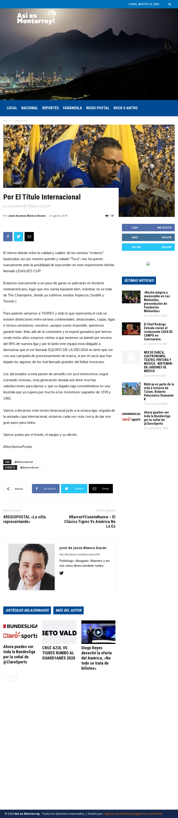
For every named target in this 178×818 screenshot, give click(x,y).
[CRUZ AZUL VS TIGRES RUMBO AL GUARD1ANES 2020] (59, 632)
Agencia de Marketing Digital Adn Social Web (133, 814)
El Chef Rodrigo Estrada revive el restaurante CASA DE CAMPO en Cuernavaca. (158, 331)
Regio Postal (97, 108)
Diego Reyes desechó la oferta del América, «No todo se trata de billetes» (96, 658)
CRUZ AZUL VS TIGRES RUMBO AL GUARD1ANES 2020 (58, 652)
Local (12, 108)
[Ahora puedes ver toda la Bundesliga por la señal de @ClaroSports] (20, 631)
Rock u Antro (126, 108)
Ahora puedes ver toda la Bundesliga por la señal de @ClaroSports (19, 654)
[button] (169, 4)
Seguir (167, 237)
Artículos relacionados (27, 610)
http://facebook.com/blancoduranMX (79, 554)
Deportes (50, 108)
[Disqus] (59, 750)
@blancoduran (23, 462)
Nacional (29, 108)
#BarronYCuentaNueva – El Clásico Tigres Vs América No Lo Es (89, 522)
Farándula (72, 108)
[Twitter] (63, 573)
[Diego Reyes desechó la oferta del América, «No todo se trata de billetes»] (98, 632)
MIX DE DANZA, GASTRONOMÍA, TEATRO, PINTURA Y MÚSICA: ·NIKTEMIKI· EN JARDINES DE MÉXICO (158, 362)
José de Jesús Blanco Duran (27, 215)
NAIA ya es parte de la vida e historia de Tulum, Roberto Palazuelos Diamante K (159, 391)
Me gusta (164, 227)
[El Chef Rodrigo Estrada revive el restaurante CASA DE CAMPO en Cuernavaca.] (131, 328)
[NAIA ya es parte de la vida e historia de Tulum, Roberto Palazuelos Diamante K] (131, 388)
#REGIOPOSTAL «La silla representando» (24, 519)
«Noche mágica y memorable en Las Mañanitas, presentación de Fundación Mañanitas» (157, 302)
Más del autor (68, 610)
